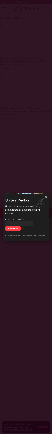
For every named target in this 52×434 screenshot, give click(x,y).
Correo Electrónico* (15, 219)
